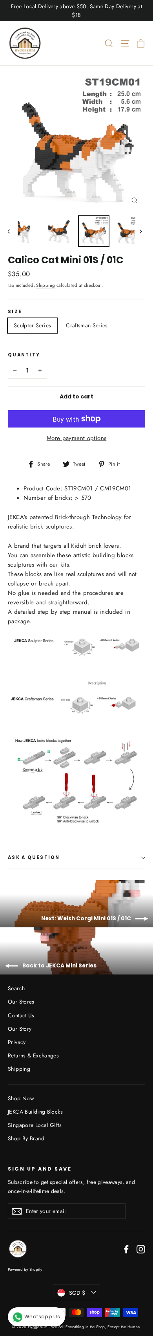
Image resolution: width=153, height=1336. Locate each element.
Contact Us (21, 1015)
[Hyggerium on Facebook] (126, 1249)
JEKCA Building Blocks (35, 1112)
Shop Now (21, 1098)
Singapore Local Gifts (35, 1125)
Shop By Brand (26, 1138)
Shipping (45, 285)
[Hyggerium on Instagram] (141, 1249)
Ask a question (34, 857)
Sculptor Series (32, 325)
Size (15, 312)
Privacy (17, 1042)
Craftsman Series (87, 325)
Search (16, 988)
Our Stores (21, 1002)
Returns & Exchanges (33, 1055)
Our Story (19, 1029)
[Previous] (13, 231)
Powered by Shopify (25, 1269)
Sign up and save (39, 1168)
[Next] (140, 231)
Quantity (24, 355)
